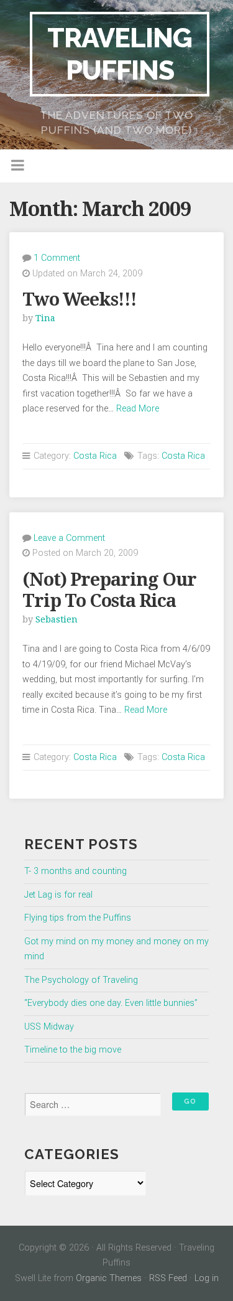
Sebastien (56, 619)
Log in (206, 1278)
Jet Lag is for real (58, 895)
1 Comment (57, 258)
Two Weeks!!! (79, 299)
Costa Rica (95, 456)
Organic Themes (109, 1278)
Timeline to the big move (72, 1050)
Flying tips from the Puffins (77, 918)
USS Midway (49, 1027)
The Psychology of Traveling (81, 980)
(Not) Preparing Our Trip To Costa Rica (109, 590)
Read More (137, 408)
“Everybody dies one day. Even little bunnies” (111, 1003)
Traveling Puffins (119, 54)
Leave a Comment (69, 538)
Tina (45, 318)
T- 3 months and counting (75, 871)
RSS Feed (168, 1278)
